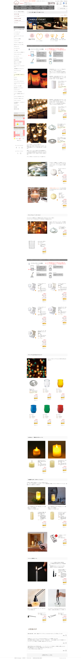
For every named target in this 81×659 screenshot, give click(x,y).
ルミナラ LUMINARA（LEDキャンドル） (19, 94)
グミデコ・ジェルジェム (17, 100)
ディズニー (15, 77)
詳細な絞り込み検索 (17, 18)
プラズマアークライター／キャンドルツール (19, 83)
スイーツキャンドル (17, 48)
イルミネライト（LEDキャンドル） (19, 98)
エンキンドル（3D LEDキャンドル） (19, 96)
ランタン (15, 72)
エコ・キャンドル (16, 56)
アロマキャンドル (16, 46)
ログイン (28, 2)
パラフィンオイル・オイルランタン (19, 81)
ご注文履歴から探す (17, 20)
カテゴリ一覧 (62, 8)
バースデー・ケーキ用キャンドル (18, 42)
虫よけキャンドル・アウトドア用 (18, 44)
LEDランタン (16, 79)
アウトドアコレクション (17, 70)
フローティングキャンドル (17, 54)
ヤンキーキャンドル (17, 89)
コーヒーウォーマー (17, 40)
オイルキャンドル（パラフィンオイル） (19, 36)
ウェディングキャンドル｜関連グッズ (19, 52)
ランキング (16, 22)
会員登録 (25, 2)
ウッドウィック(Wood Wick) (18, 91)
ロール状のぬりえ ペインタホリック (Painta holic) (19, 102)
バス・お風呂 (16, 50)
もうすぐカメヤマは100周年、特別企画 (19, 29)
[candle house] (16, 4)
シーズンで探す (17, 16)
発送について (19, 140)
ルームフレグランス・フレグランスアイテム (19, 66)
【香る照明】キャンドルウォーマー (19, 68)
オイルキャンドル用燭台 (17, 38)
